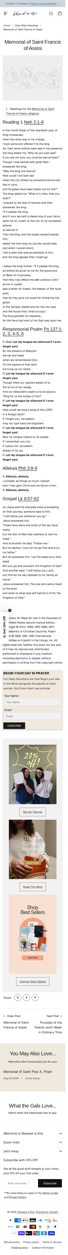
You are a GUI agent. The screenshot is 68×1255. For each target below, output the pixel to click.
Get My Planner (33, 812)
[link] (17, 997)
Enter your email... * (18, 1183)
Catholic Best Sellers (33, 981)
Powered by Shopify (47, 1212)
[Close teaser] (10, 610)
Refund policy (12, 1242)
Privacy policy (31, 1242)
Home (6, 25)
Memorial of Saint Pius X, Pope (27, 1072)
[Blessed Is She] (25, 13)
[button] (4, 627)
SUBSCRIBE (14, 725)
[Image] (32, 774)
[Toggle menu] (5, 13)
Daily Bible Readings (26, 25)
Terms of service (52, 1242)
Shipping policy (19, 1247)
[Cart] (60, 13)
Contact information (43, 1247)
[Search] (51, 13)
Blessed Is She (26, 1212)
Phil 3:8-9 (27, 468)
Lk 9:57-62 (28, 498)
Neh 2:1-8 (34, 122)
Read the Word (33, 887)
